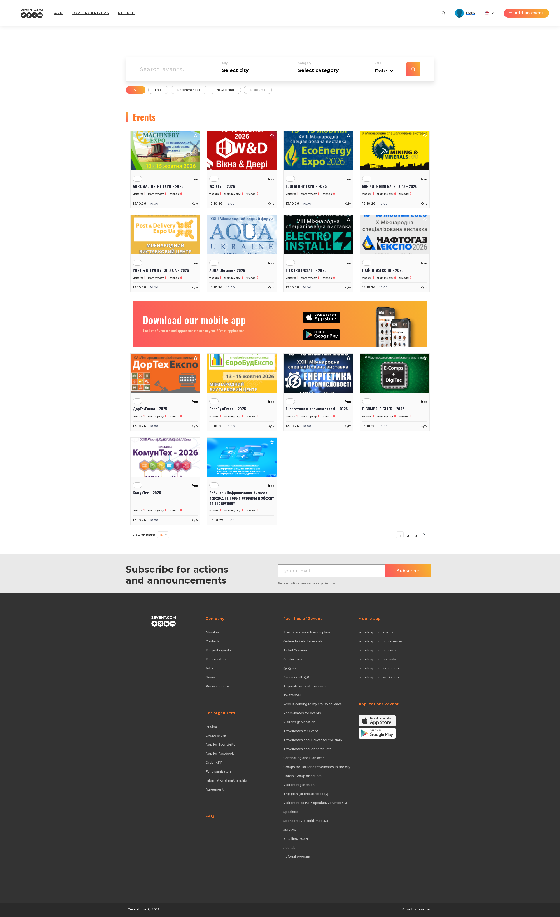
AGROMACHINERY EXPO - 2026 (158, 186)
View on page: (144, 534)
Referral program (296, 857)
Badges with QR (296, 677)
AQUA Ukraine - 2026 (227, 270)
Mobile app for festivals (377, 659)
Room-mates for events (302, 713)
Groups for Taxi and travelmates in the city (316, 767)
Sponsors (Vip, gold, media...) (305, 821)
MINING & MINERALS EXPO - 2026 (389, 186)
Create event (216, 736)
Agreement (215, 789)
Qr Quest (290, 668)
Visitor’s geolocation (299, 722)
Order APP (214, 762)
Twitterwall (292, 695)
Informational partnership (226, 780)
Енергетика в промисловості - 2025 (317, 408)
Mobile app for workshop (379, 677)
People (126, 13)
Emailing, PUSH (295, 839)
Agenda (289, 848)
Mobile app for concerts (378, 650)
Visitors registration (299, 785)
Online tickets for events (303, 641)
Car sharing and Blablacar (303, 758)
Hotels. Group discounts (302, 776)
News (210, 677)
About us (213, 632)
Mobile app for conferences (380, 641)
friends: (176, 193)
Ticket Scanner (295, 650)
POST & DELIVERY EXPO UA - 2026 (161, 270)
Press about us (217, 686)
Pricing (211, 727)
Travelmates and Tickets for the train (312, 740)
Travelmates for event (300, 731)
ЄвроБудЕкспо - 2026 (227, 408)
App (58, 13)
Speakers (290, 812)
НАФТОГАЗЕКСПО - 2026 (383, 270)
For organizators (219, 771)
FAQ (210, 816)
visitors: (139, 193)
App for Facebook (220, 754)
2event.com (137, 909)
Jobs (209, 668)
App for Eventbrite (220, 745)
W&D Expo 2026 (222, 186)
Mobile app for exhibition (379, 668)
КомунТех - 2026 (147, 493)
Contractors (292, 659)
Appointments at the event (305, 686)
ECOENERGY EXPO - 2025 (306, 186)
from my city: (157, 193)
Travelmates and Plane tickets (307, 749)
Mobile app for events (376, 632)
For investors (216, 659)
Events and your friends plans (307, 632)
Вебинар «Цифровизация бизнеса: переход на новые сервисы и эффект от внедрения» (241, 498)
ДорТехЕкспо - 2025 (150, 408)
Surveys (289, 830)
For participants (218, 650)
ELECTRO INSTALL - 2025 (306, 270)
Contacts (213, 641)
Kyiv (194, 203)
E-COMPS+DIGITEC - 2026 (383, 408)
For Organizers (90, 13)
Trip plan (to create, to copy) (305, 794)
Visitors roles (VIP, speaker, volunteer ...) (315, 803)
